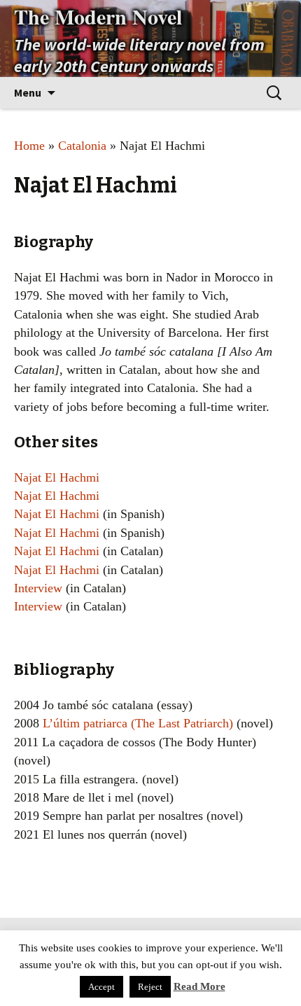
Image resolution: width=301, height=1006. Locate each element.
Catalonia (82, 146)
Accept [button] (101, 986)
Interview (38, 588)
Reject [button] (150, 986)
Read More (199, 986)
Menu (27, 92)
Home (29, 146)
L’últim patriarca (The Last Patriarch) (138, 723)
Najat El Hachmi (56, 477)
